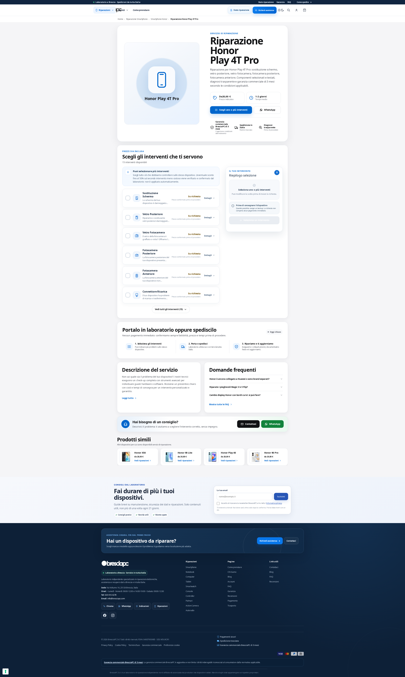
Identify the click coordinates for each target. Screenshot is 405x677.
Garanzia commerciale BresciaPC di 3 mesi (239, 645)
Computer (190, 576)
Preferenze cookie (172, 645)
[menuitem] (104, 10)
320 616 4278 (110, 595)
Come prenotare (235, 567)
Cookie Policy (120, 645)
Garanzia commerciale (152, 645)
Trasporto (232, 605)
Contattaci (250, 423)
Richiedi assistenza (270, 541)
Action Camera (192, 605)
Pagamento (233, 600)
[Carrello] (304, 10)
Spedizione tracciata (229, 641)
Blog (229, 576)
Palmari (189, 600)
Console (189, 591)
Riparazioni (191, 561)
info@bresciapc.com (116, 598)
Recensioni (232, 596)
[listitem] (221, 127)
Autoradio (190, 610)
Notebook (190, 572)
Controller (190, 596)
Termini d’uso (134, 645)
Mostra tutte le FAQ (219, 404)
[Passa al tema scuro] (280, 10)
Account (231, 581)
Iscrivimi (281, 496)
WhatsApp (269, 109)
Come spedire (304, 2)
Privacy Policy (107, 645)
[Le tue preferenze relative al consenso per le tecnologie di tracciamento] (6, 671)
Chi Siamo (232, 572)
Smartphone (191, 567)
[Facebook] (104, 615)
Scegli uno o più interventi (233, 109)
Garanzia (281, 2)
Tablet (188, 581)
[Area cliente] (296, 10)
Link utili (273, 561)
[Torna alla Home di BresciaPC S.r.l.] (115, 563)
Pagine (231, 561)
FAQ (289, 2)
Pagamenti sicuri (228, 636)
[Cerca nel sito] (288, 10)
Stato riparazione (266, 2)
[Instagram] (112, 615)
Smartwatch (191, 586)
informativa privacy (274, 503)
